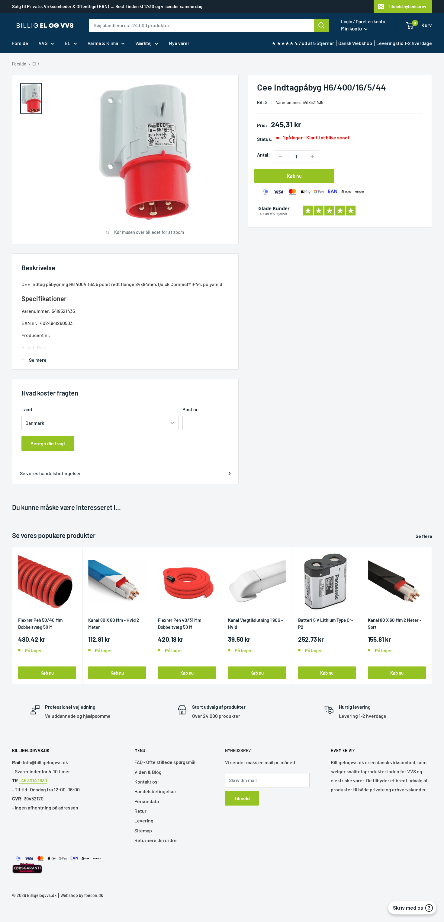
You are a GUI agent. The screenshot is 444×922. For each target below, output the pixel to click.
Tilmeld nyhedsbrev (407, 6)
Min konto (352, 28)
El (34, 63)
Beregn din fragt (48, 443)
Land (26, 409)
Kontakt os (145, 781)
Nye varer (179, 43)
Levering (143, 820)
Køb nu (294, 175)
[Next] (432, 616)
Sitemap (143, 830)
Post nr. (190, 409)
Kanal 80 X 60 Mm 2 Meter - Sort (394, 623)
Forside (20, 43)
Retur (140, 811)
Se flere (424, 536)
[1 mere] (312, 156)
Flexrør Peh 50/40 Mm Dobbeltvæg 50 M (40, 623)
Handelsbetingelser (155, 791)
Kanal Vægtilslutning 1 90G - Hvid (255, 623)
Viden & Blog (148, 772)
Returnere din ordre (155, 840)
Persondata (146, 801)
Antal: (263, 154)
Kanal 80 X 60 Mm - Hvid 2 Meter (113, 623)
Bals (262, 102)
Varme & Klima (103, 43)
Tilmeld (242, 798)
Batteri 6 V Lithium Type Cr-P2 (325, 623)
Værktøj (143, 43)
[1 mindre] (280, 156)
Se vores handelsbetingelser (50, 473)
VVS (43, 43)
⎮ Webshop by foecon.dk (79, 895)
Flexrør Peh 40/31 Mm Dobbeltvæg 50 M (179, 623)
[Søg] (321, 25)
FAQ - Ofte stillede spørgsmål (164, 762)
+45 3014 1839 (33, 780)
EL (67, 43)
